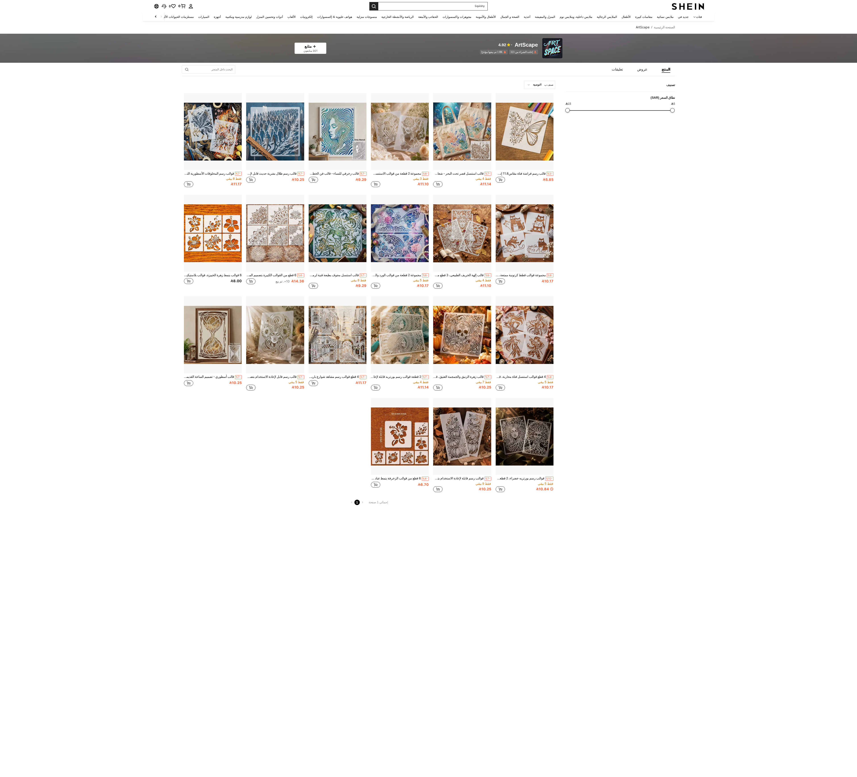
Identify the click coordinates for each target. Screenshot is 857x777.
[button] (164, 6)
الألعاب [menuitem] (291, 17)
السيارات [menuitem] (203, 17)
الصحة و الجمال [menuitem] (509, 17)
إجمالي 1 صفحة (378, 502)
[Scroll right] (155, 17)
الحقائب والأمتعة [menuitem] (428, 17)
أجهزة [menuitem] (217, 17)
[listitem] (523, 52)
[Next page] (351, 502)
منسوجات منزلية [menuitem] (367, 17)
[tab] (666, 69)
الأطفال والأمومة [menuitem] (486, 17)
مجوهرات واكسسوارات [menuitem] (457, 17)
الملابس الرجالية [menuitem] (607, 17)
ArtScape (526, 45)
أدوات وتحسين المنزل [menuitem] (269, 17)
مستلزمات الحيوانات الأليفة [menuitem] (177, 17)
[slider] (672, 110)
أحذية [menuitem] (527, 17)
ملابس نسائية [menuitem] (665, 17)
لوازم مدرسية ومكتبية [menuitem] (238, 17)
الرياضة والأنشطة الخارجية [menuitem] (397, 17)
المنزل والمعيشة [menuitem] (545, 17)
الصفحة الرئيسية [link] (664, 27)
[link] (182, 6)
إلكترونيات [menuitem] (306, 17)
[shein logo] (688, 6)
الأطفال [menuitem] (626, 17)
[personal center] (190, 6)
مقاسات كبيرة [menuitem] (643, 17)
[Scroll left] (161, 17)
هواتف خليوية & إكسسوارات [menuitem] (334, 17)
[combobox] (539, 85)
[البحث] (373, 6)
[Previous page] (362, 502)
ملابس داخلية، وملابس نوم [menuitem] (576, 17)
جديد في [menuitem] (683, 17)
